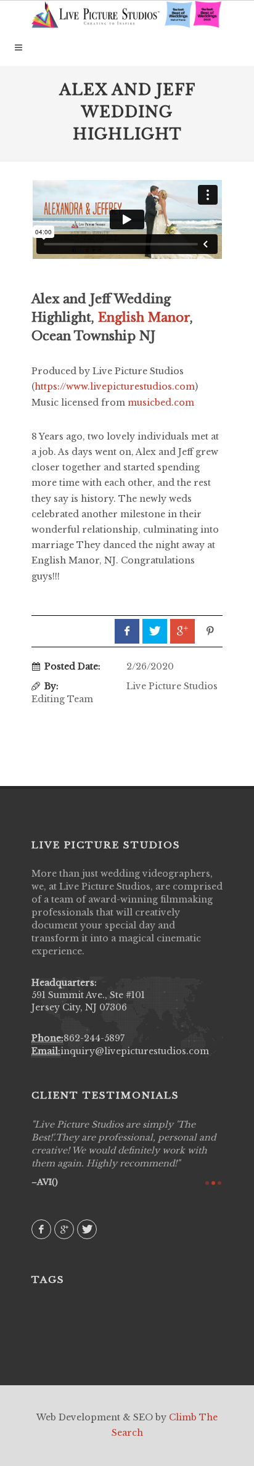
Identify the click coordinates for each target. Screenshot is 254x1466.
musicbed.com (161, 402)
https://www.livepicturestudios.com (115, 386)
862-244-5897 (94, 1038)
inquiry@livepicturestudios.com (134, 1051)
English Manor (144, 317)
